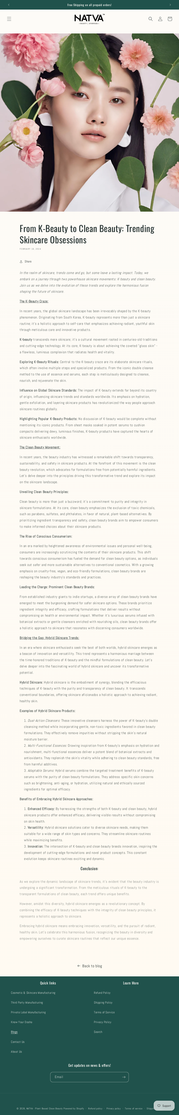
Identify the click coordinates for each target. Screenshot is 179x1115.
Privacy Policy (102, 1022)
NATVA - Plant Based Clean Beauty (44, 1108)
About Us (16, 1052)
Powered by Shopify (74, 1108)
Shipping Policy (103, 1002)
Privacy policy (114, 1108)
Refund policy (95, 1108)
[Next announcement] (170, 5)
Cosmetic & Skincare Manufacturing (33, 993)
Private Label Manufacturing (28, 1012)
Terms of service (133, 1108)
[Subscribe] (124, 1077)
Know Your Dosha (21, 1022)
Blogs (14, 1032)
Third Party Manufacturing (27, 1002)
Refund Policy (102, 993)
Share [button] (28, 261)
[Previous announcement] (9, 5)
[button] (9, 19)
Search (98, 1032)
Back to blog (92, 965)
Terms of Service (104, 1012)
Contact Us (18, 1042)
